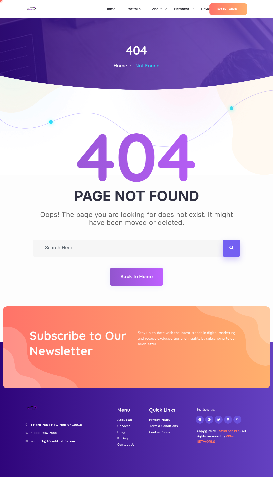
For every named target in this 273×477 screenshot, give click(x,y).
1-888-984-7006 (44, 433)
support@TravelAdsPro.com (53, 441)
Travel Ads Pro (228, 431)
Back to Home (136, 276)
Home (120, 66)
